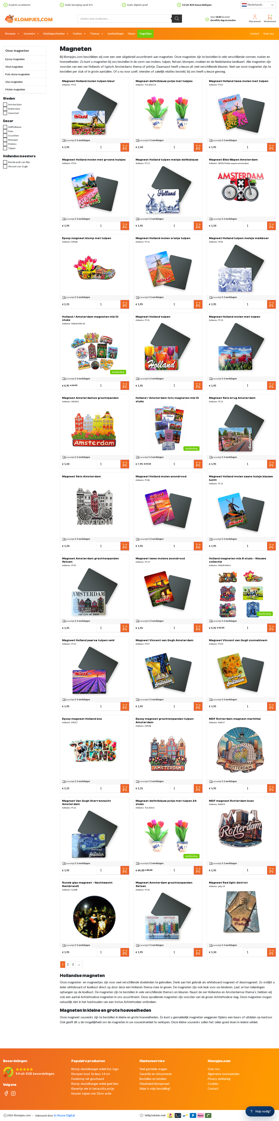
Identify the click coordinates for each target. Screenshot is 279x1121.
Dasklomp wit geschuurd (87, 1079)
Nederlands (254, 5)
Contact (254, 33)
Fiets (10, 131)
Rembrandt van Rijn (19, 162)
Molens (12, 144)
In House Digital (64, 1115)
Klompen (10, 33)
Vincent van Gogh (18, 166)
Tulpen (12, 148)
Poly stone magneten (17, 74)
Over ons (268, 33)
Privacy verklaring (219, 1079)
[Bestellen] (94, 112)
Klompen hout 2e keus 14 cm (90, 1074)
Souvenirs (29, 33)
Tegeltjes (145, 33)
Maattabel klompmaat (155, 1084)
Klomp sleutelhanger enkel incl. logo (95, 1069)
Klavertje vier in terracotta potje (92, 1089)
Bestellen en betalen (153, 1079)
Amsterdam (15, 104)
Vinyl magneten (14, 67)
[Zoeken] (177, 19)
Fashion (77, 33)
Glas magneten (14, 82)
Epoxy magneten (15, 59)
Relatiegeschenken (54, 33)
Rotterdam (14, 108)
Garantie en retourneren (156, 1074)
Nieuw (131, 33)
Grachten (13, 135)
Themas (94, 33)
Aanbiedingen (116, 33)
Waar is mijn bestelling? (155, 1089)
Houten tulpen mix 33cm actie (91, 1093)
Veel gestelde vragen (153, 1069)
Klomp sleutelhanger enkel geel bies (94, 1084)
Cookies (213, 1084)
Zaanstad (13, 113)
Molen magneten (15, 89)
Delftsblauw (14, 126)
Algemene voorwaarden (223, 1074)
